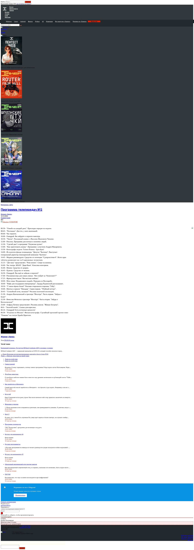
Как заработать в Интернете (14, 384)
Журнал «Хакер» (6, 214)
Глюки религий (10, 364)
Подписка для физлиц (187, 535)
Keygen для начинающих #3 (14, 454)
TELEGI (6, 340)
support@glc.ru (26, 525)
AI (43, 21)
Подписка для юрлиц (187, 537)
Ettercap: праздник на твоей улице (15, 356)
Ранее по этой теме (11, 361)
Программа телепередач (13, 424)
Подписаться (20, 495)
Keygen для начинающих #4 (14, 434)
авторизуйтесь (5, 505)
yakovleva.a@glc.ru (24, 527)
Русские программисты (12, 444)
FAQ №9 (7, 474)
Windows (9, 21)
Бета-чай (8, 394)
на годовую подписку (24, 4)
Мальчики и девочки (11, 404)
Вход (191, 3)
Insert (22, 548)
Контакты (190, 540)
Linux (16, 21)
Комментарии (5, 218)
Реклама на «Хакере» (80, 21)
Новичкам (49, 21)
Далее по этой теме (11, 359)
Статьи (11, 340)
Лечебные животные (11, 374)
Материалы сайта (7, 205)
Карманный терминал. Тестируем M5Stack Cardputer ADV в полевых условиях (27, 348)
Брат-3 (7, 414)
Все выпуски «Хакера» (62, 21)
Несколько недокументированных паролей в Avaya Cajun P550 (24, 354)
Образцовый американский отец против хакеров (21, 464)
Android (23, 21)
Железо (30, 21)
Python (37, 21)
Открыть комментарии (8, 502)
